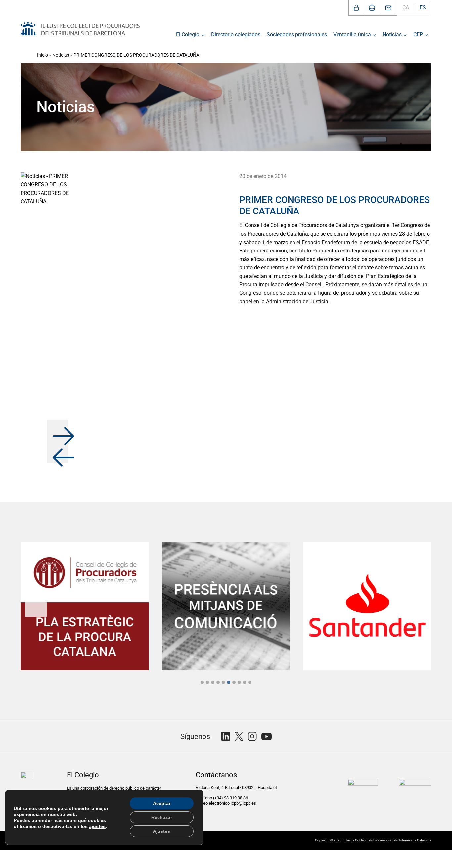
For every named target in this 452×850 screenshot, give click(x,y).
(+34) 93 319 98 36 (231, 797)
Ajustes (161, 831)
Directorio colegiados (235, 34)
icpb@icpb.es (243, 803)
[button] (57, 430)
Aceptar (161, 803)
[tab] (202, 682)
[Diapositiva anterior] (36, 606)
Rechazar (161, 817)
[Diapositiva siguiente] (416, 606)
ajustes (97, 826)
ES (423, 7)
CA (405, 7)
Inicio (42, 55)
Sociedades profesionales (297, 34)
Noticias (60, 55)
